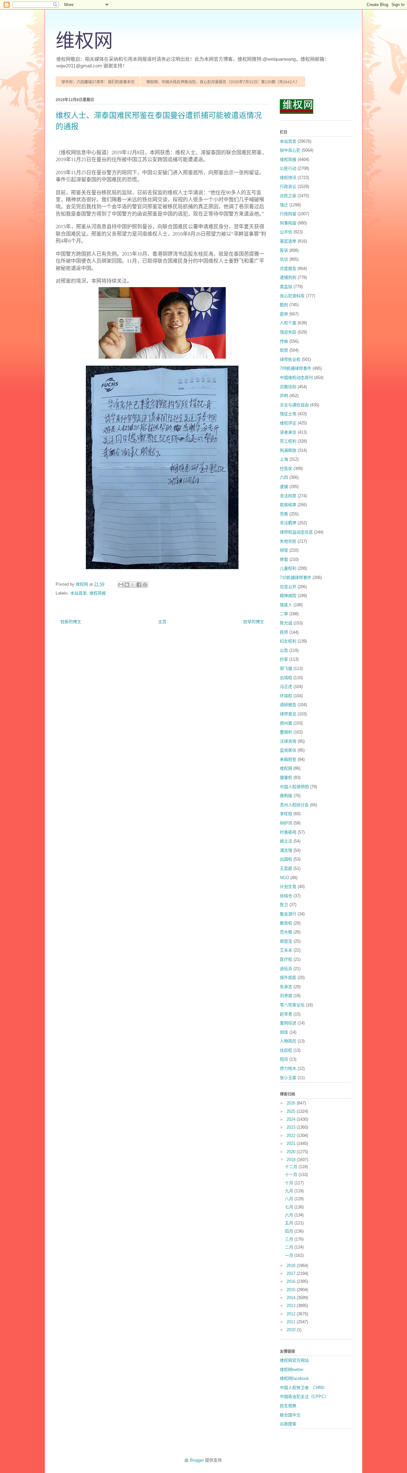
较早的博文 (253, 621)
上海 (284, 459)
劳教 (284, 514)
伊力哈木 (288, 1068)
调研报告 (288, 704)
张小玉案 (288, 1077)
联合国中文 (290, 1415)
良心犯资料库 (292, 295)
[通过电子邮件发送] (121, 585)
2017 (291, 1273)
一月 (289, 1255)
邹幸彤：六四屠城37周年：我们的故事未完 (98, 82)
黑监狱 (286, 286)
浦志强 (286, 850)
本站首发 (78, 593)
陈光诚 (286, 623)
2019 (291, 1159)
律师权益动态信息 (296, 532)
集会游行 (288, 914)
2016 (291, 1281)
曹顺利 (286, 732)
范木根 (286, 932)
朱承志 (286, 986)
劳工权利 (288, 441)
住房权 (286, 1050)
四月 (289, 1231)
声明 (284, 395)
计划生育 (288, 886)
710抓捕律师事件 (295, 577)
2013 (291, 1305)
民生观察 (288, 1405)
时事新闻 (288, 832)
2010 (291, 1329)
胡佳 (284, 1032)
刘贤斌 (286, 995)
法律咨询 (288, 741)
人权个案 (288, 322)
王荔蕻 (286, 868)
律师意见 (288, 714)
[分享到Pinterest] (145, 585)
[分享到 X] (133, 585)
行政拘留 (288, 213)
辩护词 (286, 823)
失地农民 (288, 541)
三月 (289, 1239)
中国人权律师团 (294, 786)
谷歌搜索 (288, 1423)
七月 (289, 1207)
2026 (291, 1103)
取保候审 (288, 504)
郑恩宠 (286, 941)
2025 (291, 1111)
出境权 (286, 677)
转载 (284, 559)
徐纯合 (286, 895)
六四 (284, 477)
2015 (291, 1289)
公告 (284, 650)
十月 (289, 1182)
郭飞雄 (286, 668)
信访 (284, 259)
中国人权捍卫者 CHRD (302, 1387)
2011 (291, 1321)
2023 (291, 1127)
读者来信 (288, 432)
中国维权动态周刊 (296, 377)
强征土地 (288, 413)
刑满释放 (288, 450)
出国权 (286, 859)
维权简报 (97, 593)
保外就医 (288, 977)
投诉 (284, 250)
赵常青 (286, 1014)
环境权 (286, 695)
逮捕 (284, 486)
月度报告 (288, 268)
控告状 (286, 468)
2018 (291, 1265)
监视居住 (288, 750)
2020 (291, 1151)
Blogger (197, 1460)
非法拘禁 (288, 495)
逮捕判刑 (288, 277)
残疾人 (286, 604)
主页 (162, 621)
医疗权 (286, 959)
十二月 (292, 1166)
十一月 (292, 1174)
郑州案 (286, 723)
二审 (284, 613)
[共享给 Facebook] (139, 585)
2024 (291, 1119)
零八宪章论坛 (292, 1004)
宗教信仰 (288, 386)
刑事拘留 (288, 223)
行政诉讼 (288, 186)
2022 (291, 1135)
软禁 (284, 350)
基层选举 (288, 241)
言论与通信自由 (294, 405)
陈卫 (284, 904)
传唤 (284, 341)
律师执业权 (290, 359)
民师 (284, 632)
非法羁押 (288, 522)
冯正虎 (286, 686)
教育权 (286, 923)
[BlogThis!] (127, 585)
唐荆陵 (286, 795)
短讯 (284, 1059)
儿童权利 (288, 568)
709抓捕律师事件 (295, 368)
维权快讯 (288, 177)
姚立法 (286, 841)
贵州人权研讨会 (294, 804)
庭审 (284, 314)
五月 (289, 1223)
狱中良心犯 (290, 150)
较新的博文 (70, 621)
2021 (291, 1143)
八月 (289, 1198)
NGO (284, 877)
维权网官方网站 (294, 1360)
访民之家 (288, 195)
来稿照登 (288, 759)
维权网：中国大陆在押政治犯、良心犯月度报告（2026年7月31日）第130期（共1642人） (223, 82)
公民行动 (288, 168)
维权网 (84, 41)
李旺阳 (286, 813)
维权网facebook (294, 1378)
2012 (291, 1313)
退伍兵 (286, 968)
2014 (291, 1297)
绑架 (284, 550)
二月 (289, 1247)
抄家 (284, 659)
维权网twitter (291, 1369)
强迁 (284, 205)
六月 (289, 1215)
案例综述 (288, 1023)
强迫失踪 (288, 332)
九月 (289, 1190)
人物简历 (288, 1041)
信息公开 (288, 586)
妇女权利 (288, 641)
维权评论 (288, 423)
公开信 (286, 232)
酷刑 (284, 304)
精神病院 (288, 595)
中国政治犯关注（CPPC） (304, 1396)
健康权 (286, 777)
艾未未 (286, 950)
